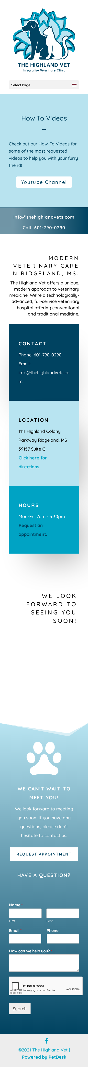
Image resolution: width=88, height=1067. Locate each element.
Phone (52, 930)
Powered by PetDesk (44, 1057)
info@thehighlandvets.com (44, 217)
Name (15, 904)
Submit (20, 1009)
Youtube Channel (44, 182)
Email (15, 930)
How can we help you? (30, 950)
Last (49, 921)
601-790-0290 (49, 227)
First (12, 921)
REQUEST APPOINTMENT (44, 854)
